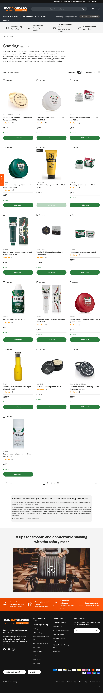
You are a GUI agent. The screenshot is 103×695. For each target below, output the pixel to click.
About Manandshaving (61, 630)
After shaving (37, 633)
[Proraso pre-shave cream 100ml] (85, 164)
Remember (57, 651)
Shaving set (37, 659)
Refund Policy (83, 682)
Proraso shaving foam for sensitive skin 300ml (17, 455)
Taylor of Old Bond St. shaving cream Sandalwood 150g (17, 118)
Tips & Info (66, 1)
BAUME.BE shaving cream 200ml (49, 387)
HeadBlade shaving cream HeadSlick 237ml (51, 186)
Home (5, 36)
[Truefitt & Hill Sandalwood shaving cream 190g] (52, 232)
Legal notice (96, 686)
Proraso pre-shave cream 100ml (82, 185)
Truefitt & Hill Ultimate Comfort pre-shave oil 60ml (17, 388)
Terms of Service (95, 682)
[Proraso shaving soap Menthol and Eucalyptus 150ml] (18, 164)
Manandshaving (12, 682)
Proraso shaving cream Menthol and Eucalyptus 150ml (17, 253)
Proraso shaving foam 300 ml (14, 319)
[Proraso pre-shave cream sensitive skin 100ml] (85, 97)
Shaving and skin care (33, 519)
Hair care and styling (40, 643)
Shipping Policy (71, 682)
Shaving (10, 36)
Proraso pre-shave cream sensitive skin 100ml (84, 118)
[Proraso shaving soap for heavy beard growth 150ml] (85, 299)
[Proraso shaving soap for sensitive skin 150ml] (52, 97)
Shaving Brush (38, 651)
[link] (22, 483)
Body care (36, 647)
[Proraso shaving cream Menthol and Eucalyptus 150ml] (18, 232)
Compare (71, 72)
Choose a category (10, 16)
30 (58, 483)
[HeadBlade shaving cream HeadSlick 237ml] (52, 164)
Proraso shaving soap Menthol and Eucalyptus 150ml (16, 186)
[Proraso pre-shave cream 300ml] (85, 232)
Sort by (6, 72)
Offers (43, 16)
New (37, 16)
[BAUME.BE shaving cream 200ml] (52, 366)
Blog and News (58, 634)
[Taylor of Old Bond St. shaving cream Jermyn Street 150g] (85, 366)
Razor (35, 655)
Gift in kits (36, 663)
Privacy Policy (60, 682)
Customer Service (59, 622)
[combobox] (59, 9)
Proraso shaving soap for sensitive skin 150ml (50, 118)
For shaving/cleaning (40, 625)
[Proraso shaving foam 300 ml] (18, 299)
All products (28, 16)
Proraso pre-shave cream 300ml (83, 252)
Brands (6, 20)
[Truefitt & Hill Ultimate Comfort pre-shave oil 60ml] (18, 366)
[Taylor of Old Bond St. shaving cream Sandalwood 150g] (18, 97)
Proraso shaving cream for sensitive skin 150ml (51, 320)
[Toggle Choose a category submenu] (20, 16)
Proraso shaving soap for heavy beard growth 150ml (85, 320)
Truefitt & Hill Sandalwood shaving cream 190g (50, 253)
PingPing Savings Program (66, 16)
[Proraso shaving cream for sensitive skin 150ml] (52, 299)
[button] (98, 9)
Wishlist (57, 1)
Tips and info (57, 626)
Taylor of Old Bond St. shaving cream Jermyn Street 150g (84, 388)
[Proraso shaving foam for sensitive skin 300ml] (18, 434)
